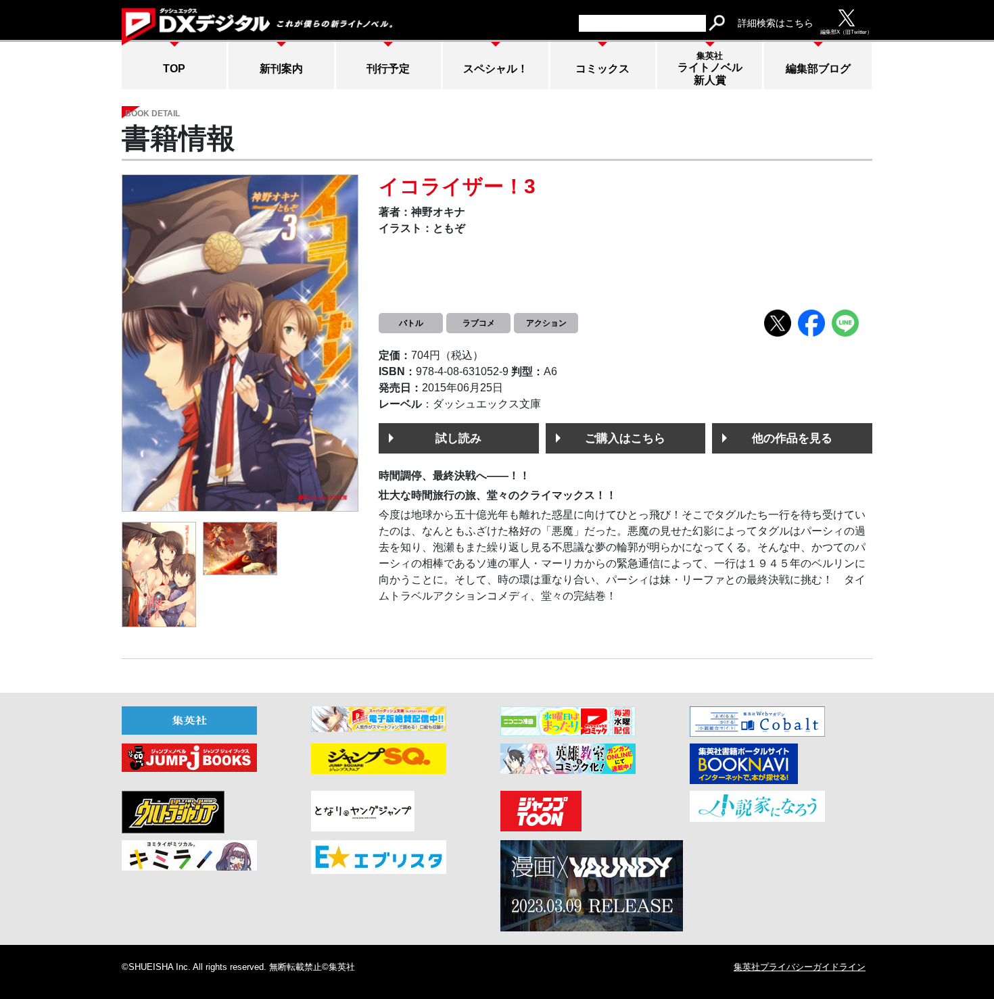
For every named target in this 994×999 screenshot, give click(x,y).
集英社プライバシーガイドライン (800, 967)
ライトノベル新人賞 (710, 68)
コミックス (602, 68)
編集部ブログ (818, 68)
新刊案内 (281, 68)
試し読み (458, 438)
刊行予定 (388, 68)
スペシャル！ (495, 68)
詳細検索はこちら (775, 23)
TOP (174, 68)
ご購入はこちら (625, 438)
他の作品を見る (792, 438)
